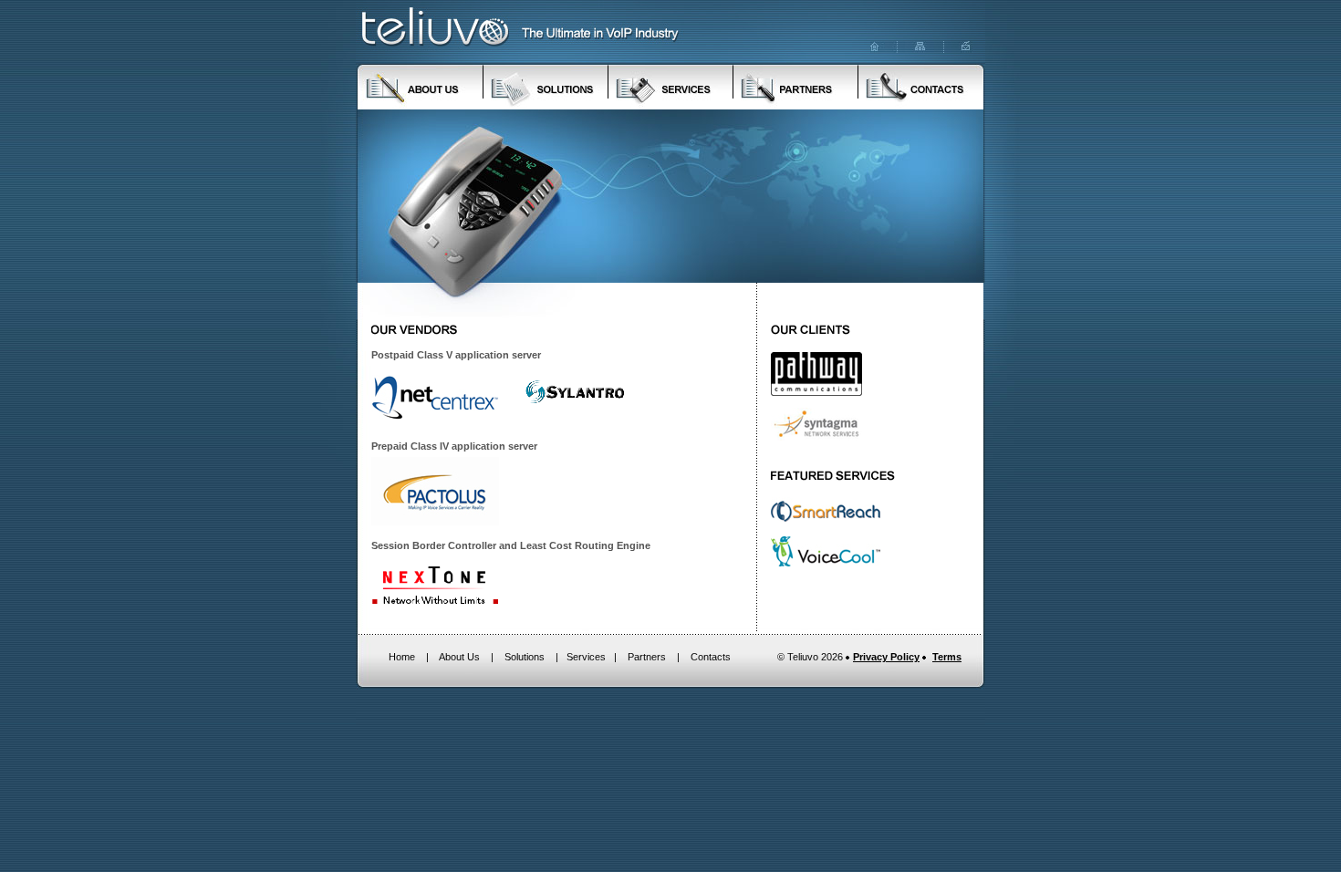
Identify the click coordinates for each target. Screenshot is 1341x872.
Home (402, 656)
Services (586, 656)
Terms (947, 656)
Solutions (524, 656)
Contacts (711, 656)
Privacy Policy (886, 656)
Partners (647, 656)
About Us (459, 656)
